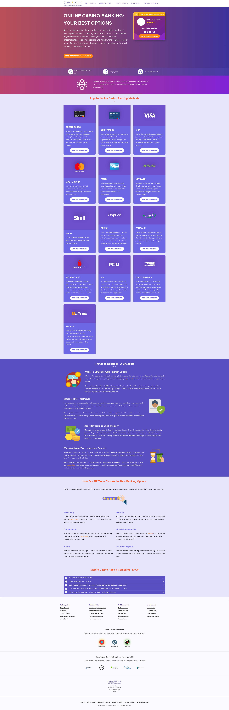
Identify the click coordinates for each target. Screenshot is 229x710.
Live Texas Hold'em (153, 616)
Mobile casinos (123, 605)
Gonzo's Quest (65, 613)
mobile (150, 533)
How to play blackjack (96, 613)
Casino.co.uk (101, 646)
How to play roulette (95, 611)
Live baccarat (151, 613)
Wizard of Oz (64, 619)
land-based (84, 536)
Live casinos (151, 605)
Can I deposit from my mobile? (78, 581)
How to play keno (94, 619)
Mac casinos (122, 619)
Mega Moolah (64, 608)
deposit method (129, 379)
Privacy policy (91, 702)
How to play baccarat (96, 616)
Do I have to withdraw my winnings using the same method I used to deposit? (96, 585)
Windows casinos (123, 616)
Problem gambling (130, 702)
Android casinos (123, 608)
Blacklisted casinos (142, 702)
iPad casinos (122, 613)
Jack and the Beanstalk (67, 616)
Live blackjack (151, 611)
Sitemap (83, 702)
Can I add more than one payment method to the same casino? (91, 592)
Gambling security (117, 702)
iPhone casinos (123, 611)
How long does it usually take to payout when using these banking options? (96, 589)
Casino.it (127, 646)
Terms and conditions (104, 702)
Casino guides (94, 605)
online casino (73, 519)
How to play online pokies (97, 608)
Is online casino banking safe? (79, 578)
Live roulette (151, 608)
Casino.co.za (114, 646)
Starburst (63, 611)
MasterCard (71, 465)
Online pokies (65, 605)
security (114, 413)
